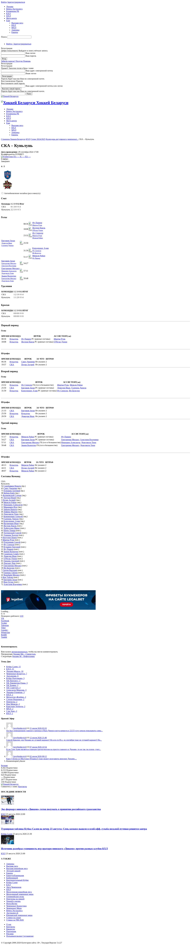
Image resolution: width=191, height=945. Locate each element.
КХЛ (8, 13)
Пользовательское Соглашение (20, 936)
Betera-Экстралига (14, 9)
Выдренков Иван (11, 523)
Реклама (10, 934)
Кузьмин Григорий (12, 547)
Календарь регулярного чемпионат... (62, 139)
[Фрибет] (48, 609)
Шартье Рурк (37, 225)
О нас (8, 924)
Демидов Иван (6, 243)
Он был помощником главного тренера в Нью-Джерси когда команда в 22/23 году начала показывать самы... (54, 731)
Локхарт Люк (10, 563)
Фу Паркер (37, 223)
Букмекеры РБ (12, 11)
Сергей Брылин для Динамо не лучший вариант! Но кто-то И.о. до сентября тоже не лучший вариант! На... (54, 740)
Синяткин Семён (11, 554)
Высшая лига (17, 23)
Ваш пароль (31, 56)
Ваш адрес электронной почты (39, 71)
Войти (4, 2)
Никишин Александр (9, 271)
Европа (14, 32)
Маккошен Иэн (10, 507)
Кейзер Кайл (9, 493)
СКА (12, 364)
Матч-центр (11, 18)
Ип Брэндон (36, 253)
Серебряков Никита (12, 486)
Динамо (9, 6)
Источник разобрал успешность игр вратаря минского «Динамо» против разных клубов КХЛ (54, 848)
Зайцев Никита (10, 509)
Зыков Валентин (8, 276)
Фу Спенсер (37, 233)
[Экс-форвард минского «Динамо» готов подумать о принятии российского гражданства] (7, 804)
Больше (4, 765)
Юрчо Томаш (9, 530)
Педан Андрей (27, 364)
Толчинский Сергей (12, 533)
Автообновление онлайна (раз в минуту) (22, 193)
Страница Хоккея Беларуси (13, 139)
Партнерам (11, 931)
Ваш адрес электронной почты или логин (44, 86)
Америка (15, 30)
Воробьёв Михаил (12, 575)
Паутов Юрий (10, 498)
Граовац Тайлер (11, 573)
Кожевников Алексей (13, 516)
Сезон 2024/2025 (38, 139)
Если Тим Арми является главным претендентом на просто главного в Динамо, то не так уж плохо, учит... (53, 749)
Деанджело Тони (7, 273)
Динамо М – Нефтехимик (23, 656)
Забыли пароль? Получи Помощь (16, 61)
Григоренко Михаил (8, 263)
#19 (21, 616)
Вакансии (10, 929)
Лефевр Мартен (11, 512)
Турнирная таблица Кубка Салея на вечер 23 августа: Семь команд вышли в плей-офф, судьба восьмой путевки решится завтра (74, 828)
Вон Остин (9, 582)
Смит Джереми (28, 362)
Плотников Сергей (12, 542)
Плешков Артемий (12, 491)
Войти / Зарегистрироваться (18, 44)
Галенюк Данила (7, 245)
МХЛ (13, 28)
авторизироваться (19, 652)
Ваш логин (30, 53)
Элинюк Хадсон (11, 535)
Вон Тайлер (8, 577)
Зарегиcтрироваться (16, 2)
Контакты (22, 786)
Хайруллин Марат (12, 528)
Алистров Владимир (8, 266)
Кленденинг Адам (40, 248)
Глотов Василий (10, 570)
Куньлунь (14, 339)
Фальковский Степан (12, 495)
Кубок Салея (6, 834)
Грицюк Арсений (11, 561)
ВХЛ (13, 25)
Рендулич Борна (10, 537)
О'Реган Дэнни (37, 230)
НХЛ (8, 16)
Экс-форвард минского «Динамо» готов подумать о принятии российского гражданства (51, 809)
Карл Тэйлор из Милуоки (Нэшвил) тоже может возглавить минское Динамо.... (41, 759)
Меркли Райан (37, 238)
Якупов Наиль (38, 228)
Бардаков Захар (8, 241)
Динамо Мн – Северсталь (24, 654)
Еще (8, 21)
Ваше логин (31, 73)
